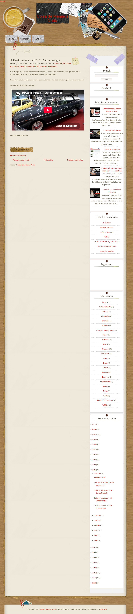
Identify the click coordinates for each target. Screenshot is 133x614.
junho (96, 541)
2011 (94, 568)
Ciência (106, 368)
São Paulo (105, 354)
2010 (94, 573)
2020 (94, 449)
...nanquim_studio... (107, 251)
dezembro (98, 474)
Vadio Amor (107, 223)
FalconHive (103, 609)
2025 (94, 424)
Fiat (11, 66)
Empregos (105, 377)
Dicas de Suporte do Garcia (106, 246)
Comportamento (105, 307)
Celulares (105, 349)
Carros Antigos (60, 64)
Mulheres (105, 340)
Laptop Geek (81, 609)
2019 (94, 455)
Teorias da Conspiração (105, 400)
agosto (96, 530)
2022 (94, 439)
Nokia (105, 396)
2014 (94, 552)
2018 (94, 460)
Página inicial (48, 160)
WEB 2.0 (105, 405)
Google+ (3, 1)
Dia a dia (105, 372)
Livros (105, 363)
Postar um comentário (18, 156)
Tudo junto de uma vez (112, 149)
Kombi (29, 66)
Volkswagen (52, 66)
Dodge (68, 64)
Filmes (105, 335)
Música (105, 311)
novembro (98, 515)
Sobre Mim (24, 39)
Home (11, 39)
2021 (94, 444)
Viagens (105, 325)
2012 (94, 563)
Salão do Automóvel (40, 66)
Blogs (105, 358)
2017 (94, 465)
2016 (94, 470)
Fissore (16, 66)
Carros (104, 302)
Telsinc (105, 386)
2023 (94, 434)
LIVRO (38, 39)
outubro (97, 520)
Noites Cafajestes (106, 227)
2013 (94, 558)
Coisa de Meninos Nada (52, 18)
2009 (94, 578)
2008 (94, 583)
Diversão (105, 321)
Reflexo (106, 237)
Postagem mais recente (21, 160)
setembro (97, 525)
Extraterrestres (105, 382)
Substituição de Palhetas (112, 130)
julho (96, 536)
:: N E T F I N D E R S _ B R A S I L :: (106, 242)
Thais (105, 344)
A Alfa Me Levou (99, 477)
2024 (94, 429)
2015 (94, 547)
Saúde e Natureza (106, 232)
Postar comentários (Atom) (25, 165)
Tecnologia (105, 316)
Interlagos (23, 66)
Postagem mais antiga (75, 160)
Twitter (105, 391)
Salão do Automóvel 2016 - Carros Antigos (35, 60)
